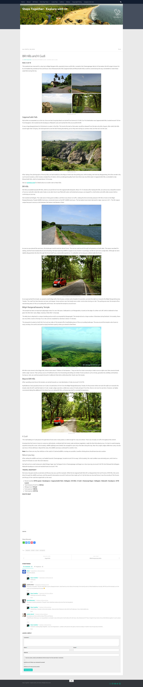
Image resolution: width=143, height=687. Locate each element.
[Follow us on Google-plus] (120, 684)
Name (25, 647)
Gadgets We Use (89, 2)
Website (26, 652)
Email (75, 647)
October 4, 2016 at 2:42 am (42, 600)
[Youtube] (115, 684)
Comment (26, 637)
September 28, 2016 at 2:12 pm (42, 584)
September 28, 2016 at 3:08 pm (46, 593)
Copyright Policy (77, 2)
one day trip (42, 550)
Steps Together (27, 59)
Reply (28, 574)
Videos (68, 2)
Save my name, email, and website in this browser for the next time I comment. (45, 657)
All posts (25, 49)
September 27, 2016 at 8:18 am (38, 570)
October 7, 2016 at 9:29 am (45, 624)
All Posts (35, 2)
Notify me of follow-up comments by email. (34, 662)
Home (23, 2)
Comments (28, 566)
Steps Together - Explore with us (44, 8)
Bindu (28, 570)
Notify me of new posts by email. (32, 666)
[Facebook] (113, 684)
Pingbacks (39, 566)
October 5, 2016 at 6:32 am (45, 607)
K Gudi (37, 550)
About (29, 2)
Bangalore (28, 550)
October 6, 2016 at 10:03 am (41, 614)
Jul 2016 (32, 49)
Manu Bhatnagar (31, 600)
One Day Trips (44, 2)
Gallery (62, 2)
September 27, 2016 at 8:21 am (46, 577)
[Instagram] (110, 684)
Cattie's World (30, 614)
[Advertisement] (71, 35)
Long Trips (55, 2)
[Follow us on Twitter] (117, 684)
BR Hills (32, 550)
